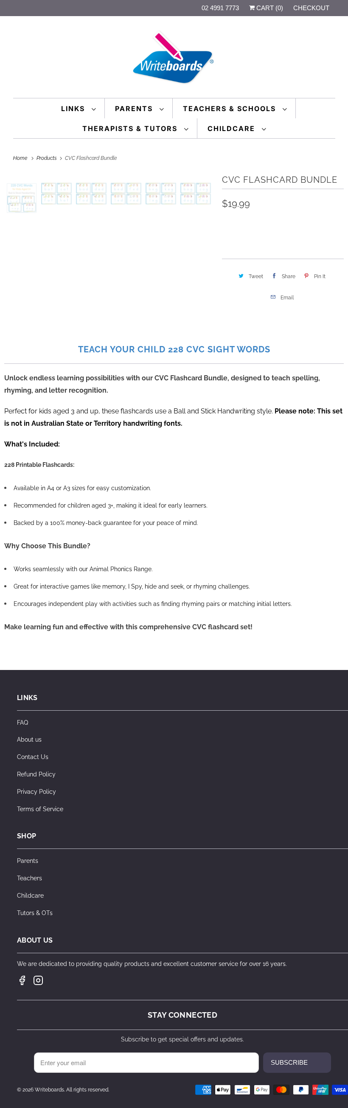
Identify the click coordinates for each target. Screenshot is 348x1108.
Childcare (233, 128)
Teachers (29, 878)
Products (47, 158)
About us (29, 739)
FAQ (22, 722)
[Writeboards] (174, 59)
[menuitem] (79, 108)
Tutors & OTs (35, 913)
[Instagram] (38, 980)
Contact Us (32, 757)
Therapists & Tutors (131, 128)
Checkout (311, 7)
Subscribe (289, 1062)
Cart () (269, 7)
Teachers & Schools (230, 108)
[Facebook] (22, 980)
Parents (135, 108)
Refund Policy (36, 774)
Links (74, 108)
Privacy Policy (36, 791)
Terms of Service (40, 809)
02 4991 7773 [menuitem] (220, 7)
